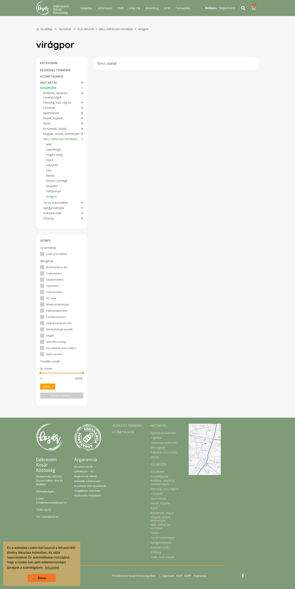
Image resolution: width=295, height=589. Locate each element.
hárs (49, 170)
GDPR (187, 576)
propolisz (52, 186)
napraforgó (53, 149)
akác (49, 144)
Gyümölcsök (51, 113)
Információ (105, 8)
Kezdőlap (46, 29)
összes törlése (60, 395)
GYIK (167, 8)
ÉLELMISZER (85, 29)
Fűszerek (49, 108)
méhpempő (53, 191)
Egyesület (168, 576)
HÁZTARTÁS (48, 82)
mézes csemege (56, 181)
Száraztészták (52, 213)
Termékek (64, 29)
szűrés (46, 386)
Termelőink (182, 8)
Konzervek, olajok (54, 128)
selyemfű (52, 165)
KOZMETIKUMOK (51, 76)
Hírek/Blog (152, 8)
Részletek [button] (52, 567)
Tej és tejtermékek (55, 202)
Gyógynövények (53, 208)
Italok (46, 123)
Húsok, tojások (53, 118)
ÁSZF (179, 576)
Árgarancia (199, 576)
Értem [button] (42, 578)
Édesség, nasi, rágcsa (57, 102)
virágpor (143, 29)
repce (49, 160)
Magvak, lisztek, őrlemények (61, 134)
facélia (50, 175)
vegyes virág (54, 155)
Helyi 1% (134, 8)
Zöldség (48, 218)
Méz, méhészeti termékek (116, 29)
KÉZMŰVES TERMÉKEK (55, 70)
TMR (120, 8)
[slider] (40, 373)
